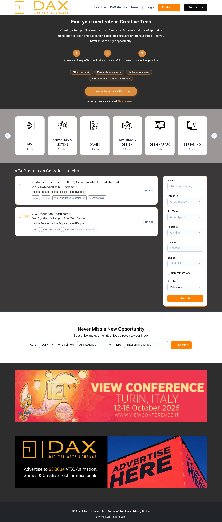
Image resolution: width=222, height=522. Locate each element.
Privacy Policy (141, 511)
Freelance (69, 186)
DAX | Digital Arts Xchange (46, 186)
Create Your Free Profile (111, 91)
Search (185, 298)
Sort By (171, 281)
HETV (46, 198)
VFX (35, 198)
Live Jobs (100, 7)
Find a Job (169, 7)
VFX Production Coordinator (69, 198)
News (134, 7)
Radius (171, 257)
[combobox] (185, 201)
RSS (75, 511)
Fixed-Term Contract (75, 218)
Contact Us (97, 511)
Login (150, 7)
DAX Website (118, 7)
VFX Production (51, 229)
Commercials (97, 198)
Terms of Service (118, 511)
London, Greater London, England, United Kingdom (59, 191)
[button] (214, 136)
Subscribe (181, 345)
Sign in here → (126, 101)
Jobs (84, 511)
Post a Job (196, 7)
